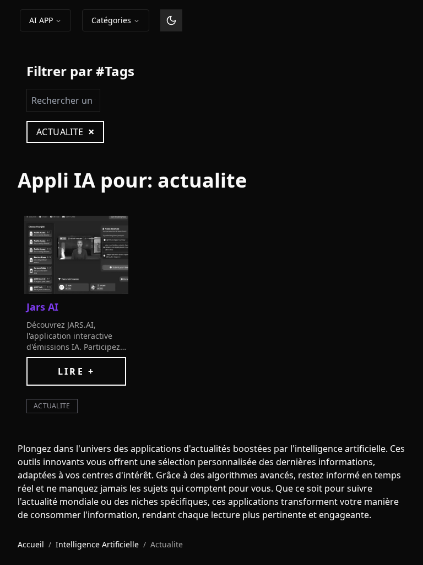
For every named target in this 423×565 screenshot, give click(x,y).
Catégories (111, 20)
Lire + (76, 371)
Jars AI (42, 306)
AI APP (41, 20)
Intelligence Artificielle (97, 544)
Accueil (31, 544)
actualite (52, 406)
